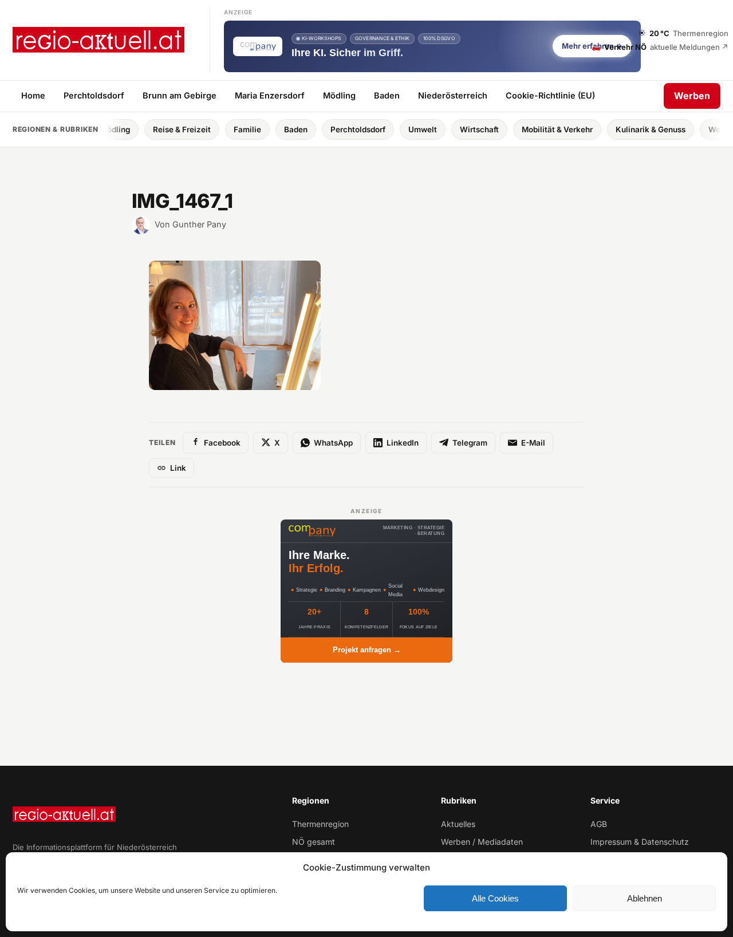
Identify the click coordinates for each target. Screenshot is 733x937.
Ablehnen (644, 898)
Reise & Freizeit (151, 129)
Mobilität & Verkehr (526, 129)
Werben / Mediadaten (482, 842)
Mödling (339, 95)
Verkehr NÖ (660, 46)
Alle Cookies (495, 898)
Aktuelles (458, 824)
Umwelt (392, 129)
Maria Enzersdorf (270, 95)
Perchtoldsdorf (94, 95)
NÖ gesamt (313, 842)
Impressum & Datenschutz (639, 842)
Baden (387, 95)
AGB (598, 824)
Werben (692, 95)
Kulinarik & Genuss (620, 129)
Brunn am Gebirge (179, 95)
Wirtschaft (448, 129)
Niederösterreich (452, 95)
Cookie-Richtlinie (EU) (550, 95)
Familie (217, 129)
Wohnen (693, 129)
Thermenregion (320, 824)
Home (33, 95)
